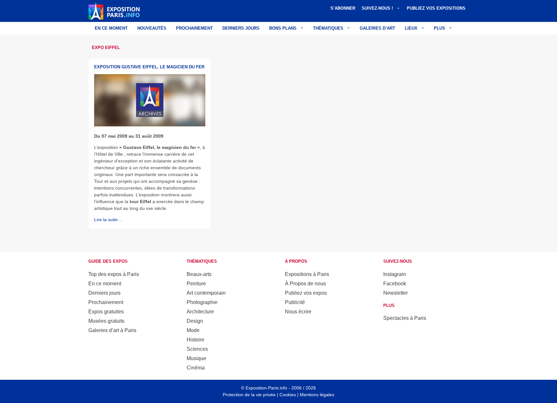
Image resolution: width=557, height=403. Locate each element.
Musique (196, 358)
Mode (193, 330)
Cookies (287, 394)
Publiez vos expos (306, 293)
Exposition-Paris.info (266, 387)
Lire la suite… (108, 219)
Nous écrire (298, 311)
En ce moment (111, 28)
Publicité (295, 302)
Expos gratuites (106, 311)
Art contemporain (206, 293)
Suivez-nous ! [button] (377, 8)
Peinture (196, 283)
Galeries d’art (377, 28)
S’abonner (342, 8)
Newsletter (395, 293)
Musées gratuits (106, 321)
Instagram (394, 274)
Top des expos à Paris (113, 274)
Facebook (394, 283)
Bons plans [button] (283, 28)
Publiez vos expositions (436, 8)
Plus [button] (439, 28)
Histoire (195, 339)
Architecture (200, 311)
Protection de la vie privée (249, 394)
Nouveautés (151, 28)
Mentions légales (317, 394)
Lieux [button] (411, 28)
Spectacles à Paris (404, 318)
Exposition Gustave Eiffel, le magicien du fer (149, 66)
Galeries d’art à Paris (112, 330)
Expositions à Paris (307, 274)
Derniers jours (240, 28)
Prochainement (194, 28)
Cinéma (196, 367)
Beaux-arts (199, 274)
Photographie (202, 302)
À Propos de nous (305, 283)
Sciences (197, 349)
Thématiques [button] (328, 28)
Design (195, 321)
